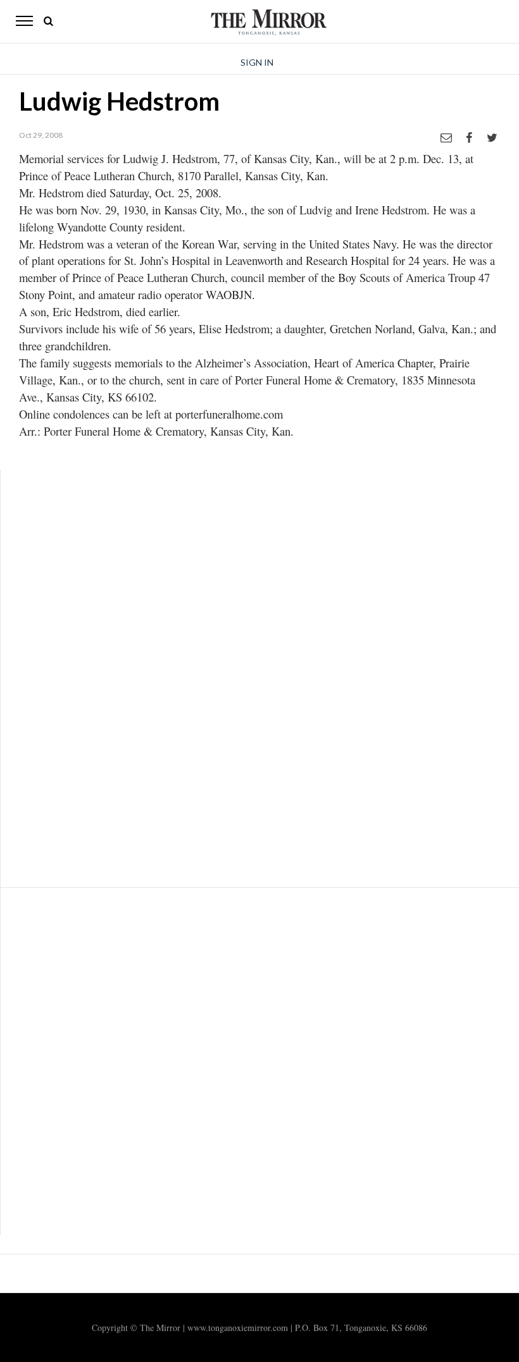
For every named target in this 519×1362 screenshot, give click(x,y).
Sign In (257, 62)
